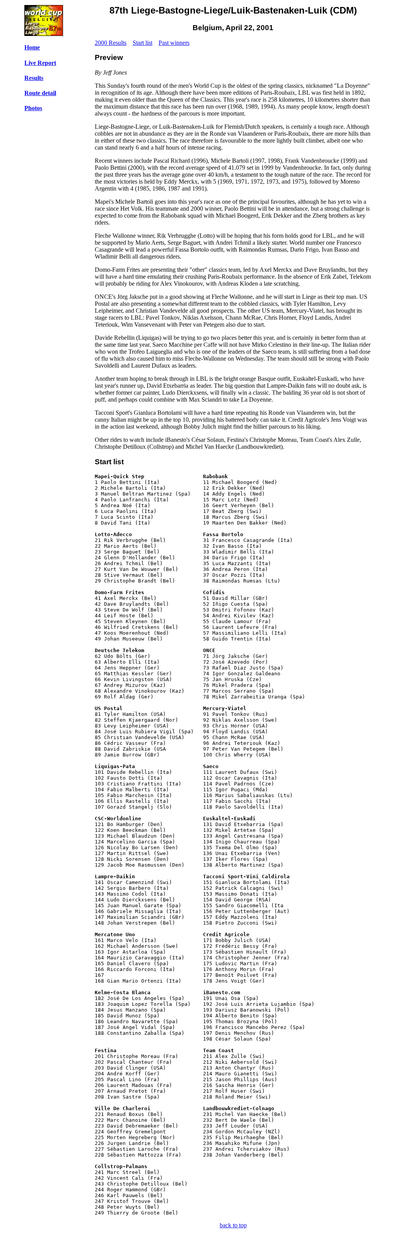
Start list (142, 42)
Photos (33, 108)
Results (33, 78)
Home (32, 47)
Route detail (40, 93)
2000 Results (110, 42)
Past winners (174, 42)
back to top (233, 1225)
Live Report (40, 63)
